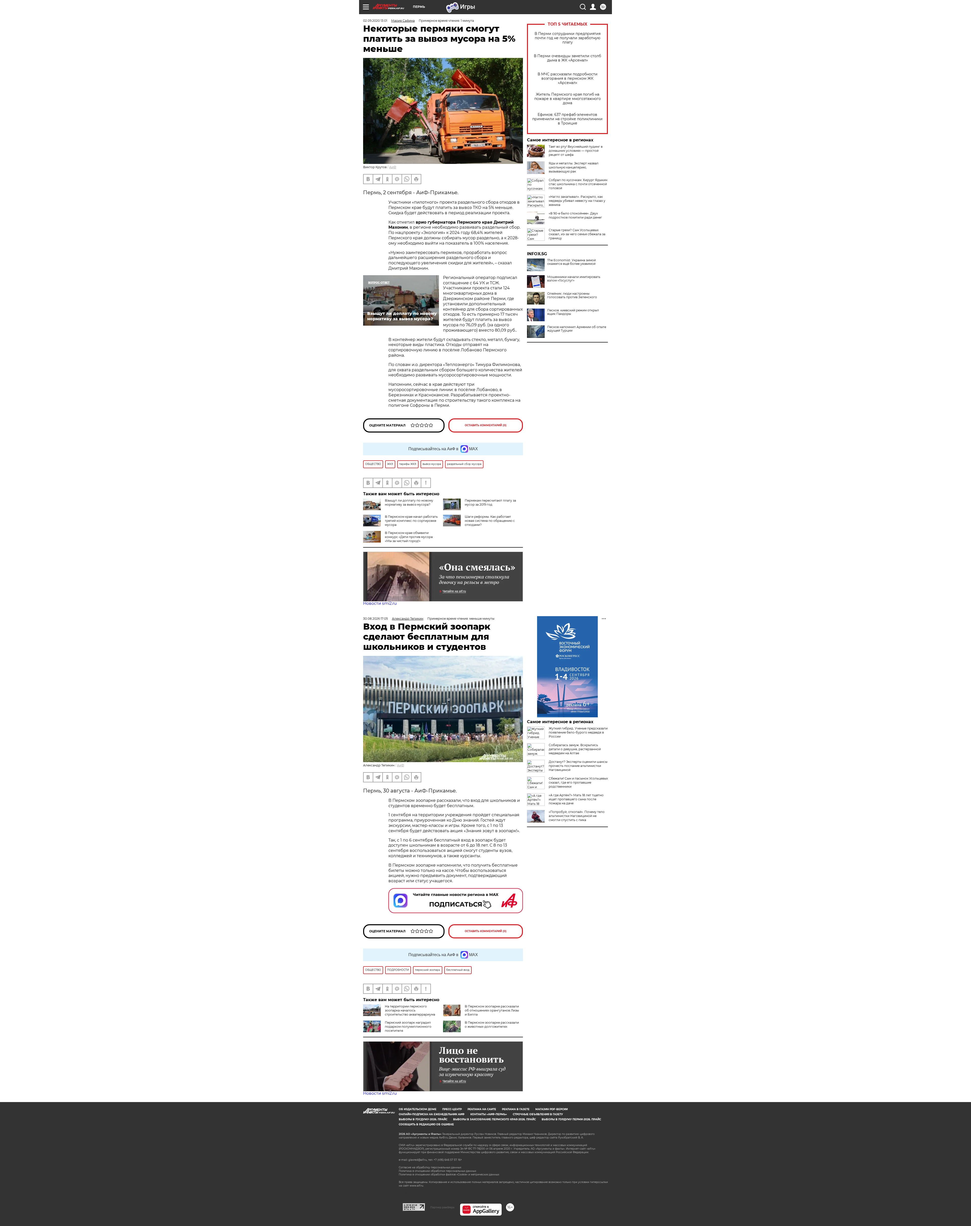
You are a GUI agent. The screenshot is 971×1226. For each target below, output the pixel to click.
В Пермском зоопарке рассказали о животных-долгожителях (492, 1024)
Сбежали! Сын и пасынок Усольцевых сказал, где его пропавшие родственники (578, 782)
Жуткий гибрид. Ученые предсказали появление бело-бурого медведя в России (578, 732)
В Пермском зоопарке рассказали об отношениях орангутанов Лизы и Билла (492, 1010)
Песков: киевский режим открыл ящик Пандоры (573, 312)
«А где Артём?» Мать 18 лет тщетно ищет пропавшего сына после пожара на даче (576, 799)
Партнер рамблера (442, 1207)
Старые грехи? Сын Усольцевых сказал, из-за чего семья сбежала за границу (577, 234)
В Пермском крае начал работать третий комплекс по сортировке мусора (411, 521)
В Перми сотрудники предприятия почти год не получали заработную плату (568, 38)
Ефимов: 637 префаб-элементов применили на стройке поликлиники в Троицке (567, 119)
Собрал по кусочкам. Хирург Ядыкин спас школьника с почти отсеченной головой (578, 184)
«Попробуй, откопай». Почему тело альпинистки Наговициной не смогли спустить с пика (577, 816)
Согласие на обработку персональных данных (430, 1167)
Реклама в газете (515, 1109)
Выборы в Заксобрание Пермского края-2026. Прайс (494, 1119)
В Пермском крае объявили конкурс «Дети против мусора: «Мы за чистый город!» (409, 537)
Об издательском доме (417, 1109)
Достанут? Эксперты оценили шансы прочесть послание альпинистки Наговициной (578, 766)
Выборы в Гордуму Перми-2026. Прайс (571, 1119)
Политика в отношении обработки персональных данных (437, 1171)
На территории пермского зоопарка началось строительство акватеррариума (410, 1010)
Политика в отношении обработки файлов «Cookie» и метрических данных (449, 1174)
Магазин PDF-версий (551, 1109)
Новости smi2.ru (380, 603)
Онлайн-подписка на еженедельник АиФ (432, 1114)
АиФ (392, 167)
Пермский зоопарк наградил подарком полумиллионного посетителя (408, 1027)
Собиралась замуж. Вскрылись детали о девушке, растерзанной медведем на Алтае (575, 749)
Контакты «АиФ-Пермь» (488, 1114)
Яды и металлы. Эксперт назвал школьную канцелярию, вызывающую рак (574, 167)
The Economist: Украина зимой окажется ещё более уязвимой (571, 262)
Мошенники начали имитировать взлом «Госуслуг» (573, 278)
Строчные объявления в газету (538, 1114)
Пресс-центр (452, 1109)
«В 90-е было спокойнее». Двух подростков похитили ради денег (575, 215)
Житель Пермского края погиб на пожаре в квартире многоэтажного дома (567, 98)
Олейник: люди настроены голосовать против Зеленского (572, 295)
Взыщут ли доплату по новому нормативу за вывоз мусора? (409, 502)
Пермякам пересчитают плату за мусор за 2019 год (490, 502)
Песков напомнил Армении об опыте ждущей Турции (576, 328)
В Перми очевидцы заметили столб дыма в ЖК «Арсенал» (567, 58)
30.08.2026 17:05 (375, 618)
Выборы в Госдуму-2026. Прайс (423, 1119)
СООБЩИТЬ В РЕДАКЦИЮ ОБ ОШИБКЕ (426, 1124)
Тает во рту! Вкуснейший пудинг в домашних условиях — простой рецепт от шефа (576, 151)
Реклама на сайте (482, 1109)
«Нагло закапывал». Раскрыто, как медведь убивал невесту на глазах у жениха (577, 201)
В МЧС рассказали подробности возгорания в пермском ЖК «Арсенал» (568, 78)
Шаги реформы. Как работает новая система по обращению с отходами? (490, 521)
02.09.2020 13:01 (375, 21)
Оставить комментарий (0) (485, 425)
